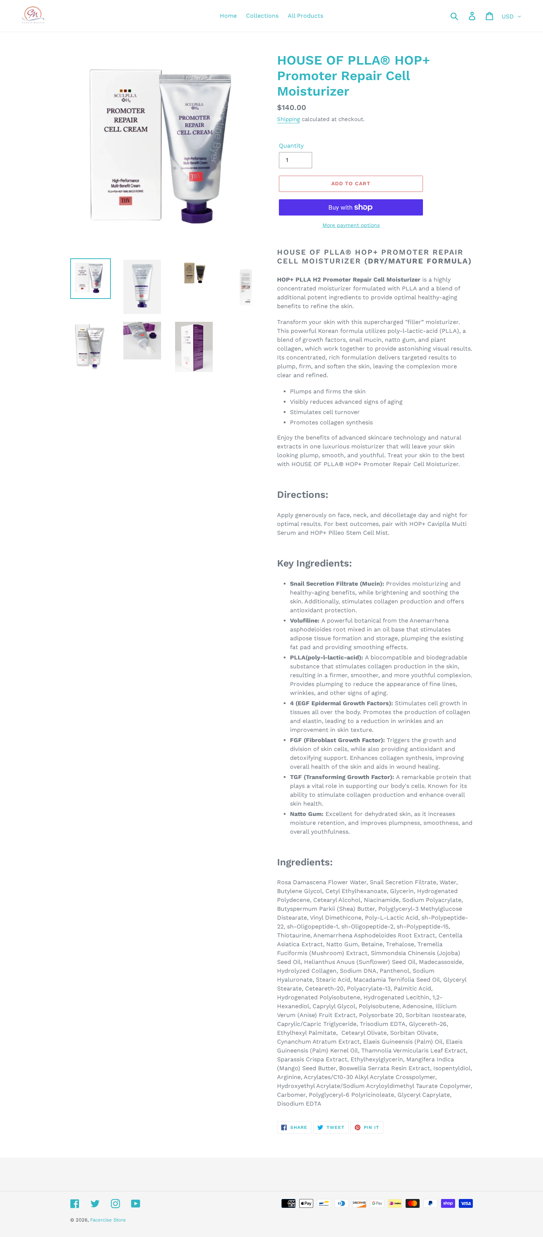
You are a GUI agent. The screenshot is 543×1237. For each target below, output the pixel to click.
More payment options (351, 225)
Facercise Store (108, 1220)
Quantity (291, 145)
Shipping (288, 119)
